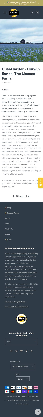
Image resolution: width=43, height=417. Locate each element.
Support (8, 234)
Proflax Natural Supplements (16, 307)
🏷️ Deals (8, 240)
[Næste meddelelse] (38, 3)
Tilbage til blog (23, 196)
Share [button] (6, 90)
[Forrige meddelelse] (4, 3)
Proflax (12, 396)
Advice (7, 218)
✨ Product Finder (12, 213)
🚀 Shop (8, 208)
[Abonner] (35, 342)
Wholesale (9, 229)
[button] (4, 12)
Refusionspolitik (33, 396)
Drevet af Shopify (20, 396)
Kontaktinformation (22, 404)
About (7, 224)
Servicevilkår (35, 400)
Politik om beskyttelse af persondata (17, 400)
